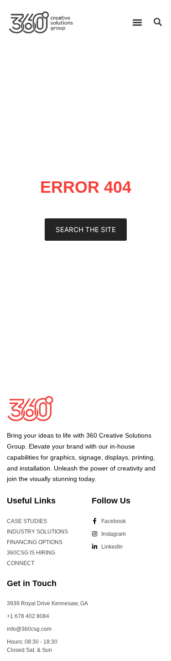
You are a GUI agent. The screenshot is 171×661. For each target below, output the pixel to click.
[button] (137, 22)
